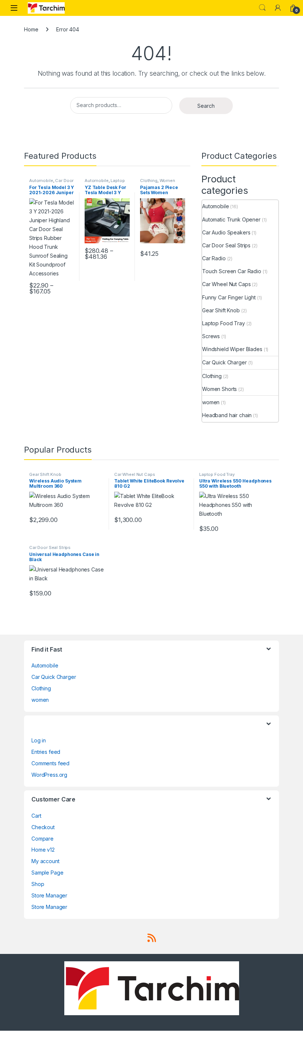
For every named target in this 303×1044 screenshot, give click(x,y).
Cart (36, 816)
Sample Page (47, 872)
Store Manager (49, 895)
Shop (37, 884)
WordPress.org (49, 775)
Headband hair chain (227, 415)
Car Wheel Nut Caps (226, 284)
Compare (42, 838)
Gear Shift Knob (221, 310)
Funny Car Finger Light (229, 297)
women (210, 402)
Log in (38, 740)
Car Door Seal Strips (226, 245)
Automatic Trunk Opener (231, 219)
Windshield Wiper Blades (232, 349)
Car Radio (214, 258)
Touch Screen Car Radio (231, 271)
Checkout (43, 827)
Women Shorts (219, 389)
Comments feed (50, 763)
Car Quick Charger (224, 362)
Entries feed (45, 752)
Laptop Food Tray (105, 183)
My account (45, 861)
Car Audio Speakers (226, 232)
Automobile (41, 180)
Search (262, 8)
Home (31, 29)
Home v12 (43, 849)
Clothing (148, 180)
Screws (211, 336)
